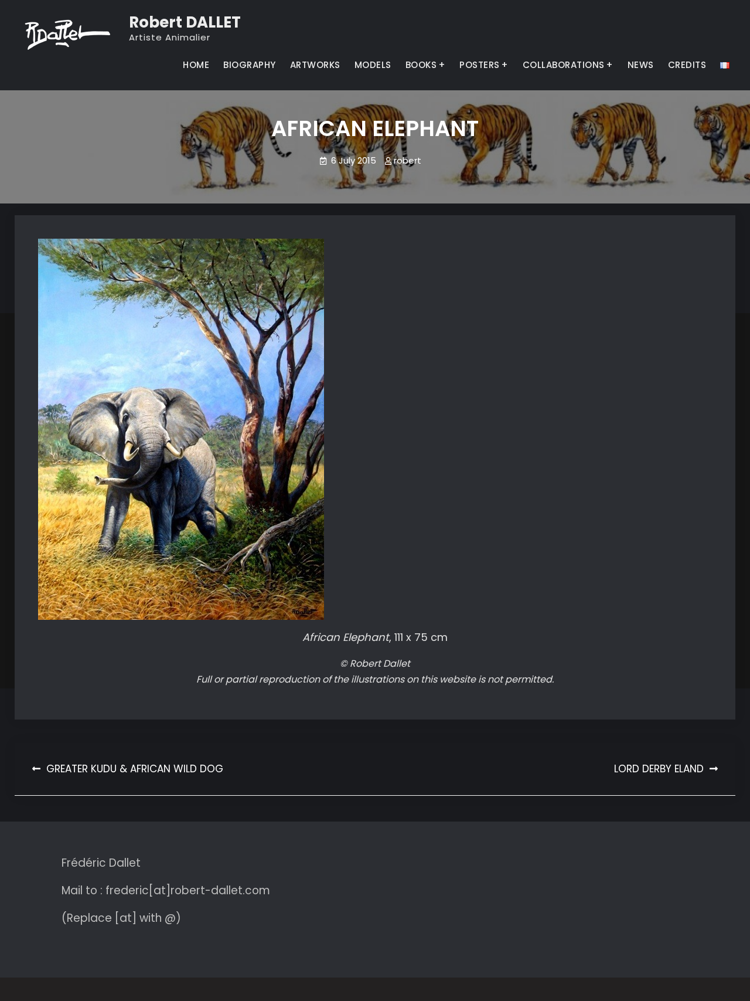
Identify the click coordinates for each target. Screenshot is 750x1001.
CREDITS (687, 65)
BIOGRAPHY (249, 65)
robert (407, 160)
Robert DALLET (185, 22)
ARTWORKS (315, 65)
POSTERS (479, 65)
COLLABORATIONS (564, 65)
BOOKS (421, 65)
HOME (196, 65)
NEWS (641, 65)
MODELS (372, 65)
